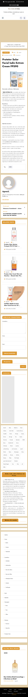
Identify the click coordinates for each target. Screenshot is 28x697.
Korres (17, 443)
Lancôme (17, 445)
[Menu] (3, 18)
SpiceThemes (14, 694)
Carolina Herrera (20, 430)
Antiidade (7, 561)
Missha (4, 452)
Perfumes (6, 620)
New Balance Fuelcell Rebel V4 (11, 491)
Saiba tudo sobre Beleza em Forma (15, 474)
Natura (10, 452)
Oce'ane (11, 455)
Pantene (4, 458)
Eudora (21, 436)
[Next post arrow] (24, 214)
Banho (7, 542)
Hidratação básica (9, 578)
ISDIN (14, 52)
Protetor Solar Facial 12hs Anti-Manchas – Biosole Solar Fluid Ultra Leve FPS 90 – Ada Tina (13, 275)
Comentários (4, 321)
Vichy (18, 464)
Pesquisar (7, 362)
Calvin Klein (11, 430)
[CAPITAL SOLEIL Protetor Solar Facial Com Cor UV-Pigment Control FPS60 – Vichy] (14, 293)
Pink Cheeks (16, 458)
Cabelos (6, 535)
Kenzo (4, 443)
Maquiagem (7, 602)
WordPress (15, 693)
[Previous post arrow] (24, 207)
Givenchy (5, 439)
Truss (13, 464)
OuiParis (17, 455)
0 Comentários (17, 55)
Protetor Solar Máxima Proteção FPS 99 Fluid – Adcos (11, 245)
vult (22, 464)
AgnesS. (20, 52)
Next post (5, 211)
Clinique (16, 433)
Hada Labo (18, 439)
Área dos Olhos (9, 574)
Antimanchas (8, 565)
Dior (16, 436)
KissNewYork (10, 443)
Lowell (21, 449)
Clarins (10, 433)
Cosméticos (7, 557)
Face (6, 610)
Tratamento (8, 551)
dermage (10, 436)
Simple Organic (6, 464)
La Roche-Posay (6, 449)
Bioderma (16, 427)
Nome (3, 336)
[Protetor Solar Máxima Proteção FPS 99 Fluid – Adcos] (14, 234)
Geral (6, 593)
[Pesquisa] (21, 18)
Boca (7, 605)
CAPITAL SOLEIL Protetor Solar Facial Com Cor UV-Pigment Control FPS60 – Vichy (11, 304)
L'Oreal (11, 445)
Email (3, 344)
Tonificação (8, 587)
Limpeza (7, 583)
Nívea (22, 452)
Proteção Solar (6, 52)
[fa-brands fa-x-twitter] (12, 5)
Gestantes (6, 597)
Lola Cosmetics (14, 449)
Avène (10, 427)
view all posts (5, 199)
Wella (4, 467)
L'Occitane (5, 445)
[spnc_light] (24, 17)
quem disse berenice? (7, 461)
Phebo (10, 458)
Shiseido (16, 461)
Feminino (7, 623)
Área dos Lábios (9, 569)
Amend (4, 427)
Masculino (8, 628)
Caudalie (5, 433)
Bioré (21, 427)
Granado (11, 439)
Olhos (7, 614)
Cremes (7, 547)
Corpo (6, 539)
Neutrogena (16, 452)
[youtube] (18, 5)
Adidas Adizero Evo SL (9, 479)
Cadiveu (4, 430)
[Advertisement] (14, 31)
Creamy (22, 433)
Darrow (4, 436)
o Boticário (5, 455)
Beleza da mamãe (11, 520)
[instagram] (16, 5)
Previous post (6, 206)
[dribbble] (14, 5)
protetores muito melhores (11, 142)
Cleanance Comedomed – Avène (12, 208)
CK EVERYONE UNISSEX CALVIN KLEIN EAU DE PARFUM (12, 214)
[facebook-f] (10, 5)
